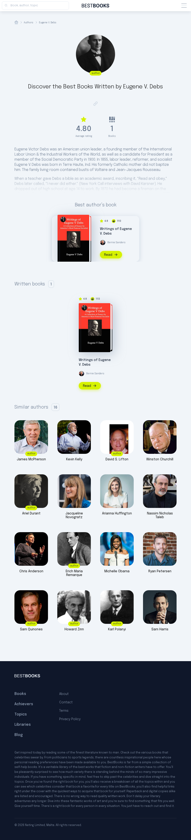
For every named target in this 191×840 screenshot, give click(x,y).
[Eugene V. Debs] (63, 219)
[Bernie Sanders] (103, 242)
